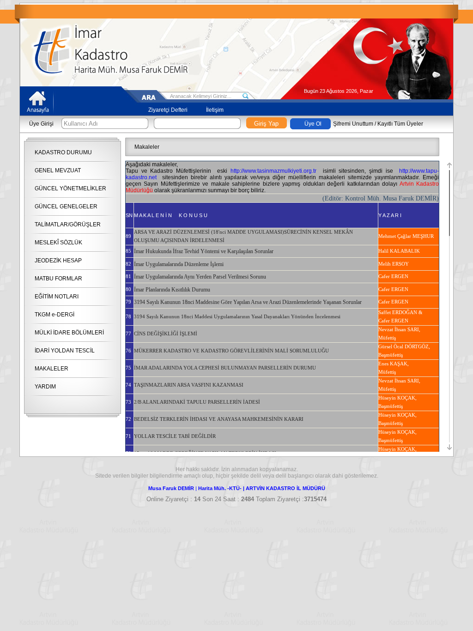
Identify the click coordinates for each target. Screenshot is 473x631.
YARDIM (45, 386)
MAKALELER (51, 368)
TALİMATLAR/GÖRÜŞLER (68, 224)
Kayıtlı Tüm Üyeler (400, 124)
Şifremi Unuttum (353, 124)
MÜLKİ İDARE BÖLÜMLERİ (69, 332)
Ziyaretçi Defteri (168, 110)
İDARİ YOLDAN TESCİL (65, 350)
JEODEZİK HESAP (58, 260)
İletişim (215, 110)
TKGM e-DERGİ (54, 314)
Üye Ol (312, 124)
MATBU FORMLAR (58, 278)
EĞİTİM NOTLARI (57, 296)
